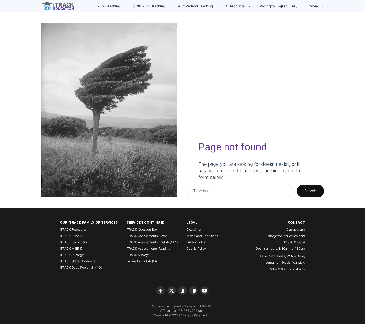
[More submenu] (323, 6)
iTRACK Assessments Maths (147, 236)
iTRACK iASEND (71, 248)
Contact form (295, 229)
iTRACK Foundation (74, 229)
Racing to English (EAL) (143, 261)
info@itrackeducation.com (286, 236)
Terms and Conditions (202, 236)
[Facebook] (160, 290)
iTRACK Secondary (73, 242)
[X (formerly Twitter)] (171, 290)
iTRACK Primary (71, 236)
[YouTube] (204, 290)
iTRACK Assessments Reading (148, 248)
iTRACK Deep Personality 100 (81, 267)
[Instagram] (193, 290)
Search (310, 191)
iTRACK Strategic (72, 255)
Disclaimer (193, 229)
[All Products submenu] (250, 6)
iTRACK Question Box (142, 229)
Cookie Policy (196, 248)
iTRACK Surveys (138, 255)
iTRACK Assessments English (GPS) (152, 242)
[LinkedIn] (182, 290)
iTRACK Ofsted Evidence (77, 261)
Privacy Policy (196, 242)
